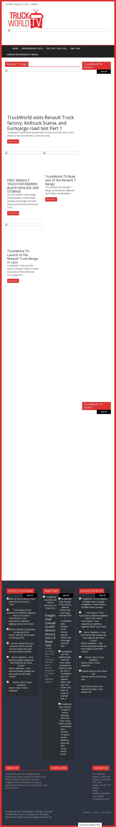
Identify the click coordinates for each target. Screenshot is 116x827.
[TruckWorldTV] (8, 48)
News (15, 48)
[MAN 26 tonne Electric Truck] (21, 599)
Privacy (95, 812)
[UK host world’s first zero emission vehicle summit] (21, 643)
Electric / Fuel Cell (56, 48)
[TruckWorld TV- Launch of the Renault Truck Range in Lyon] (23, 224)
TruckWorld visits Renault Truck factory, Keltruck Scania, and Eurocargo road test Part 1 (40, 122)
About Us (87, 812)
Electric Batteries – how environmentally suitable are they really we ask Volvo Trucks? (22, 672)
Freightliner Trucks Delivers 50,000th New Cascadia (93, 606)
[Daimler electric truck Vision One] (93, 671)
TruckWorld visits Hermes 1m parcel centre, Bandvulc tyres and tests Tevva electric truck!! (66, 740)
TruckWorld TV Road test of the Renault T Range (60, 180)
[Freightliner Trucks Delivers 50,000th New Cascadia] (93, 599)
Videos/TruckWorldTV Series (22, 54)
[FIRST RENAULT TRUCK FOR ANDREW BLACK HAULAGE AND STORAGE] (23, 153)
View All (104, 71)
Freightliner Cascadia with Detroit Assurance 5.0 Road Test (50, 630)
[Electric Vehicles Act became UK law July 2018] (21, 629)
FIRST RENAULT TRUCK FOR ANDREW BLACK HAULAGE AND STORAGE (23, 185)
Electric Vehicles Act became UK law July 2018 (22, 636)
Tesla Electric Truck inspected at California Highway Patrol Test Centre (21, 621)
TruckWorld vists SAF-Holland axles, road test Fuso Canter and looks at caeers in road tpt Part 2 (66, 686)
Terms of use (105, 812)
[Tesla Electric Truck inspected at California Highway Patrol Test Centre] (21, 610)
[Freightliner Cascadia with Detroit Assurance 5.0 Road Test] (50, 597)
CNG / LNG (75, 48)
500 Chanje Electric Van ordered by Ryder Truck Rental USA (92, 689)
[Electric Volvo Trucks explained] (21, 682)
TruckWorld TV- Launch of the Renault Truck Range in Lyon (22, 256)
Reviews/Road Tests (32, 48)
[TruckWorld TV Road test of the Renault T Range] (61, 153)
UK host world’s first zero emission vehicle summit (20, 650)
